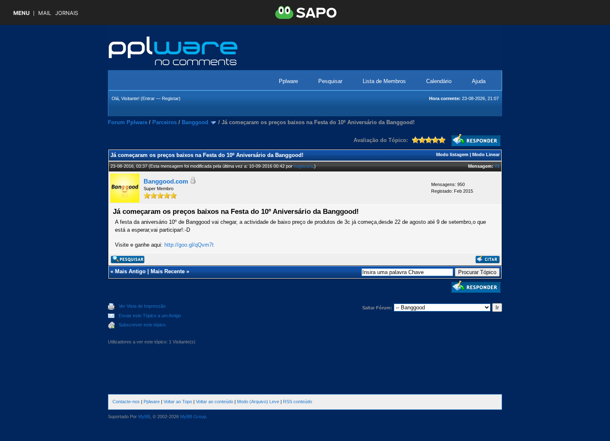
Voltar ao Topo (177, 401)
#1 (497, 166)
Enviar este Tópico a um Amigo (150, 315)
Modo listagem (452, 154)
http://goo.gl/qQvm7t (189, 245)
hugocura (303, 166)
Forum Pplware (127, 122)
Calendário (438, 81)
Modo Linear (486, 154)
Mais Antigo (130, 271)
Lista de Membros (384, 81)
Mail (44, 13)
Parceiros (164, 122)
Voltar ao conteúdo (214, 401)
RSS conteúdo (297, 401)
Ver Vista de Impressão (142, 306)
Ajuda (479, 81)
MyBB (144, 416)
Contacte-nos (126, 401)
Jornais (66, 13)
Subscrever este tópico (142, 324)
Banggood (195, 122)
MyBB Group (193, 416)
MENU (21, 13)
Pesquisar (330, 81)
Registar (170, 98)
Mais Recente (168, 271)
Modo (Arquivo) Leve (258, 401)
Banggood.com (166, 181)
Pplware (288, 81)
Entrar (148, 98)
